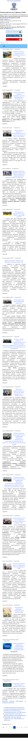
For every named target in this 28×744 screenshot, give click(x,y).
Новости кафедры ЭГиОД (7, 49)
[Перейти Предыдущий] (6, 727)
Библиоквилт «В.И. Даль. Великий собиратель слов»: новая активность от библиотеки (14, 718)
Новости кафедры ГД (6, 168)
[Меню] (4, 46)
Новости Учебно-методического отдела (10, 639)
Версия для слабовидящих (14, 0)
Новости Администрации (7, 515)
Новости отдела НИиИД (7, 561)
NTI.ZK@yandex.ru (8, 28)
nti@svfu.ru (7, 19)
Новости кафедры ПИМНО (7, 258)
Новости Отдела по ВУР (7, 127)
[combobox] (8, 43)
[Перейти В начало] (3, 727)
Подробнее (4, 86)
